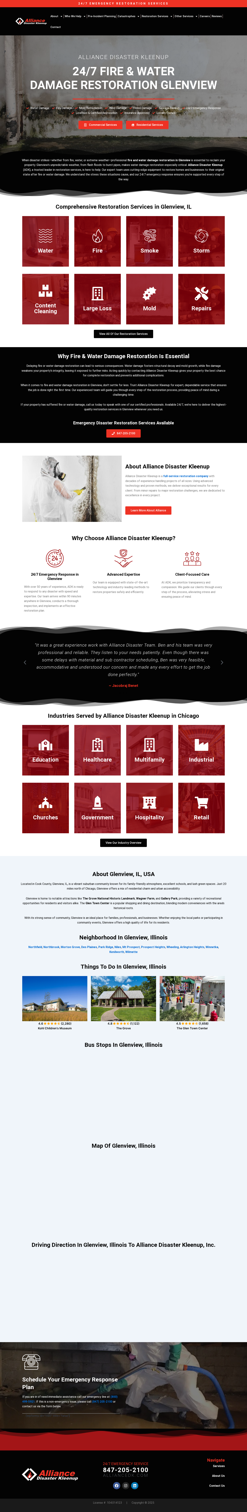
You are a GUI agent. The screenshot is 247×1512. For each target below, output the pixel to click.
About (54, 16)
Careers (205, 16)
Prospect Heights (153, 947)
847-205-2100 (125, 1470)
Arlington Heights (192, 947)
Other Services (184, 16)
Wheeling (173, 947)
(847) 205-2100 (102, 1401)
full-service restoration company (185, 476)
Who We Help (73, 16)
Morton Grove (70, 947)
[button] (25, 662)
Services (219, 1466)
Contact (55, 27)
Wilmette (131, 952)
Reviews (217, 16)
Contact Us (217, 1485)
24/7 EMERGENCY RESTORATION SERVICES (123, 3)
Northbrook (51, 947)
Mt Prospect (131, 947)
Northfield (35, 947)
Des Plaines (89, 947)
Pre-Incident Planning (102, 16)
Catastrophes (126, 16)
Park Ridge (105, 947)
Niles (117, 947)
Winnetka (212, 947)
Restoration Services (155, 16)
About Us (218, 1476)
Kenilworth (116, 952)
